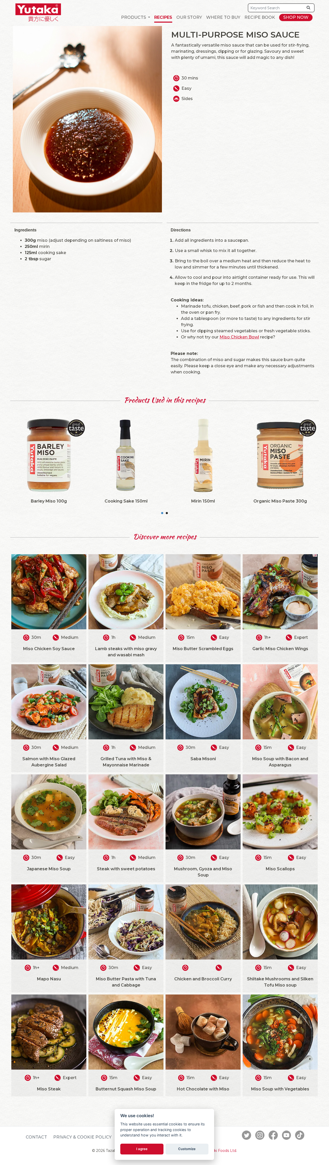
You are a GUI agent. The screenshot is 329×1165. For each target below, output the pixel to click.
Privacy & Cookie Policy (82, 1137)
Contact (36, 1137)
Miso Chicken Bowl (239, 337)
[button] (135, 17)
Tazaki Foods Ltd (221, 1150)
